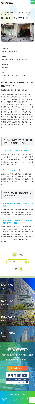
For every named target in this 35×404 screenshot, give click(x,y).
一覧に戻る (11, 262)
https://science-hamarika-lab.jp (13, 75)
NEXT (14, 269)
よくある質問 (5, 399)
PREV (20, 255)
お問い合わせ (19, 368)
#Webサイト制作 (29, 13)
